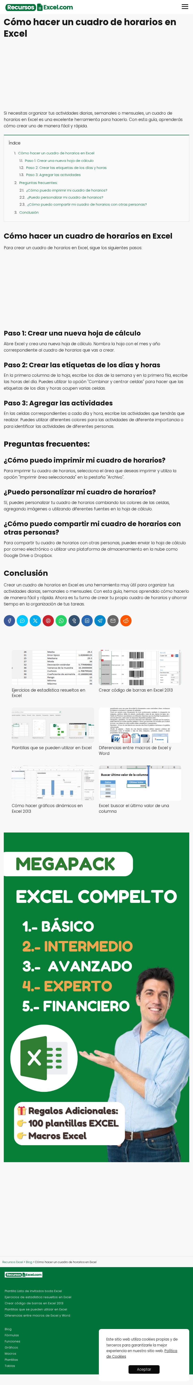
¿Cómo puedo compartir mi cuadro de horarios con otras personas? (87, 204)
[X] (35, 620)
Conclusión (29, 212)
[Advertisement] (96, 75)
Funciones (12, 1341)
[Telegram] (100, 620)
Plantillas (11, 1359)
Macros (10, 1353)
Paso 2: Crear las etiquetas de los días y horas (66, 167)
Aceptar (144, 1369)
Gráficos (11, 1347)
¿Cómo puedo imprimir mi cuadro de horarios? (66, 190)
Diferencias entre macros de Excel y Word (37, 1315)
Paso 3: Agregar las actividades (53, 174)
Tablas (10, 1366)
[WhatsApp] (61, 620)
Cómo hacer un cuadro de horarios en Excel (56, 153)
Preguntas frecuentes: (38, 182)
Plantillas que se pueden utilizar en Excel (36, 1309)
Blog (8, 1329)
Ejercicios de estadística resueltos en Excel (38, 1297)
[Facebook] (9, 620)
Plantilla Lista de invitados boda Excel (33, 1291)
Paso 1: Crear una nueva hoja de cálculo (59, 160)
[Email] (113, 620)
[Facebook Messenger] (22, 620)
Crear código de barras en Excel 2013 (34, 1303)
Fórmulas (12, 1335)
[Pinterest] (48, 620)
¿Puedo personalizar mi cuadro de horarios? (65, 197)
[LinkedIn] (87, 620)
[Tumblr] (74, 620)
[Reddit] (126, 620)
